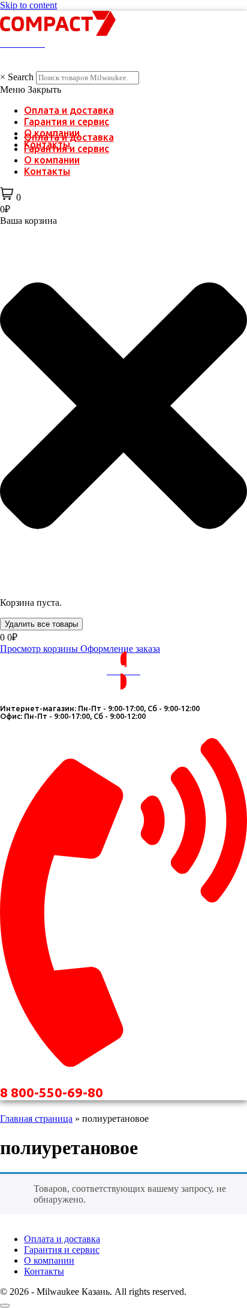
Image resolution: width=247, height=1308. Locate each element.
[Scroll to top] (5, 1305)
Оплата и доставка (69, 110)
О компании (52, 159)
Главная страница (36, 1118)
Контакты (47, 171)
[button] (123, 89)
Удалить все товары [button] (41, 624)
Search (21, 77)
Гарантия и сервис (66, 121)
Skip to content (28, 5)
